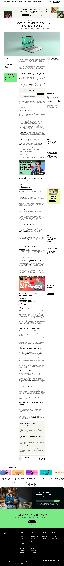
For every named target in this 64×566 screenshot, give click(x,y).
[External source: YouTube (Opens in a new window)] (48, 560)
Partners (21, 538)
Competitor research (24, 186)
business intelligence (27, 239)
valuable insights (23, 132)
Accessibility (22, 553)
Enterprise (29, 1)
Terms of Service (17, 561)
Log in (50, 1)
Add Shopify (50, 294)
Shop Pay (54, 536)
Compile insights (23, 303)
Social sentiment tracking (25, 187)
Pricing (25, 1)
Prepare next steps (23, 304)
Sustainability (22, 550)
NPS (21, 121)
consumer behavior (29, 264)
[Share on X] (42, 459)
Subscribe (57, 500)
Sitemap (30, 561)
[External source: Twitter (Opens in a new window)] (46, 560)
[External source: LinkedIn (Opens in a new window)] (56, 560)
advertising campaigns (29, 147)
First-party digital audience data (26, 189)
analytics (32, 101)
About (21, 534)
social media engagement (36, 417)
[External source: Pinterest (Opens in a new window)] (59, 560)
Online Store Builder (34, 550)
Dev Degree (44, 538)
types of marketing (28, 113)
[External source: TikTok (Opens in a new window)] (54, 560)
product (20, 148)
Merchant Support (34, 534)
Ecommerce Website (34, 553)
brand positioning (36, 200)
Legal (21, 541)
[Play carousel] (32, 484)
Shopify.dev (44, 534)
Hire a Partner (33, 538)
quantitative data (28, 353)
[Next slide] (35, 484)
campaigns (28, 84)
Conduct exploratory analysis (25, 300)
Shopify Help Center (34, 536)
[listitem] (32, 476)
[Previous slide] (29, 484)
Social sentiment (22, 249)
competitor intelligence (23, 231)
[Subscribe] (59, 101)
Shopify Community (34, 541)
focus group (21, 197)
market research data (40, 408)
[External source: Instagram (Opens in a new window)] (51, 560)
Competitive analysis (23, 237)
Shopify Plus (54, 538)
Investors (21, 536)
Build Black (22, 552)
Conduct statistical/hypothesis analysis (27, 301)
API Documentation (45, 536)
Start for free (56, 1)
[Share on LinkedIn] (44, 459)
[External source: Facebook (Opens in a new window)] (43, 560)
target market (21, 78)
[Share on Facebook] (40, 459)
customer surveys (22, 215)
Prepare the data (23, 298)
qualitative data (30, 354)
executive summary (32, 375)
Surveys (21, 184)
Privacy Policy (54, 107)
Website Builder (33, 552)
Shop (53, 534)
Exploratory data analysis (24, 337)
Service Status (22, 543)
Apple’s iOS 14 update (26, 362)
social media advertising (31, 380)
